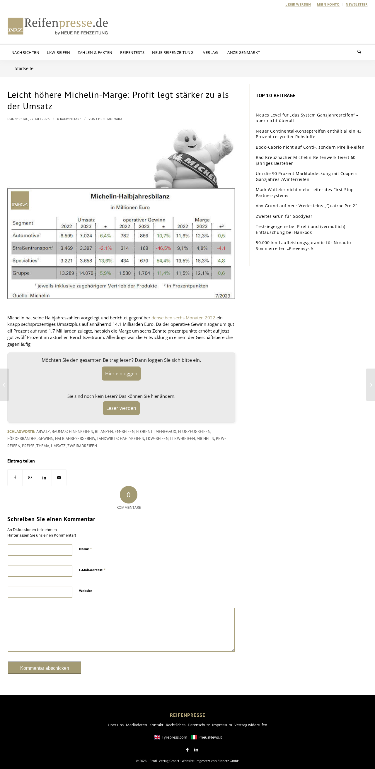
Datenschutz (199, 724)
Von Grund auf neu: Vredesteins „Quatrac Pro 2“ (306, 205)
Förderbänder (22, 438)
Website (85, 590)
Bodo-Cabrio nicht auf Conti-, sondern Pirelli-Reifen (310, 147)
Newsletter (356, 4)
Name (85, 548)
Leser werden (298, 4)
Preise (28, 445)
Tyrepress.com (174, 737)
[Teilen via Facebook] (15, 478)
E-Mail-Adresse (92, 569)
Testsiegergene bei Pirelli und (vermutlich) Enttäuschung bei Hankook (300, 229)
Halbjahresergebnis (75, 438)
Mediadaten (136, 724)
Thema (42, 445)
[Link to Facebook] (187, 749)
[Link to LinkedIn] (196, 749)
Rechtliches (175, 724)
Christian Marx (109, 119)
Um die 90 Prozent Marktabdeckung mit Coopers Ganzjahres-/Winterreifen (306, 176)
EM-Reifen (124, 431)
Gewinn (45, 438)
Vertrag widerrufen (250, 724)
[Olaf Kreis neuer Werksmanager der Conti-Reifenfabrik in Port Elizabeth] (4, 385)
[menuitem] (298, 4)
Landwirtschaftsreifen (120, 438)
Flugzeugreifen (194, 431)
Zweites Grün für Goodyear (284, 216)
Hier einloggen (121, 373)
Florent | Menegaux (156, 431)
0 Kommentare (69, 119)
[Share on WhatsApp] (30, 478)
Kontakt (156, 724)
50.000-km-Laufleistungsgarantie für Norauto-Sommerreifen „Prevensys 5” (304, 245)
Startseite (24, 68)
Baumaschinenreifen (72, 431)
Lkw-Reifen (157, 438)
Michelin (205, 438)
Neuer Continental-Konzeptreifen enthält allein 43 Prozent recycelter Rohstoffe (309, 134)
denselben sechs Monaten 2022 (183, 318)
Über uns (116, 724)
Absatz (43, 431)
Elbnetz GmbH (228, 760)
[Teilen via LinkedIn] (44, 478)
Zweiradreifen (82, 445)
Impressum (222, 724)
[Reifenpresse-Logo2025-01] (58, 26)
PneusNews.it (210, 737)
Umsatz (58, 445)
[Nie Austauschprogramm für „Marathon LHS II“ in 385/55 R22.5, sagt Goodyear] (370, 385)
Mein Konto (328, 4)
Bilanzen (104, 431)
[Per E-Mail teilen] (59, 478)
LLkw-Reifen (182, 438)
